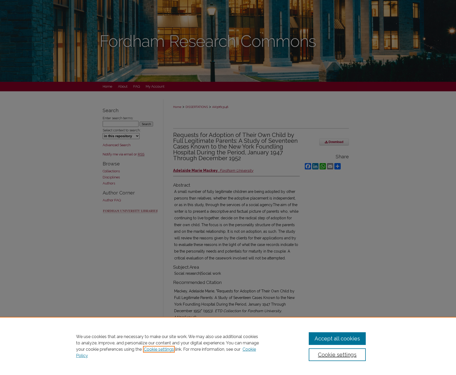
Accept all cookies (337, 338)
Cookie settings (159, 349)
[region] (228, 346)
